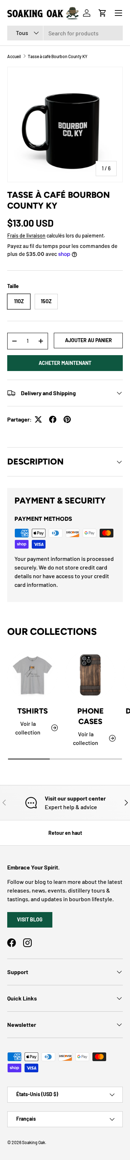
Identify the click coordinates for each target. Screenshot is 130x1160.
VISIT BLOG (30, 919)
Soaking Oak (33, 1142)
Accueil (14, 56)
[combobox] (65, 33)
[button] (102, 13)
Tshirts (32, 710)
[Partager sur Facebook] (53, 419)
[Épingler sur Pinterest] (67, 419)
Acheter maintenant (65, 363)
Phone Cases (90, 716)
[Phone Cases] (90, 675)
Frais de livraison (26, 235)
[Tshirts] (32, 675)
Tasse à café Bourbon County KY (57, 56)
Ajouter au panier (88, 340)
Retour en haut (65, 833)
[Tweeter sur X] (38, 419)
